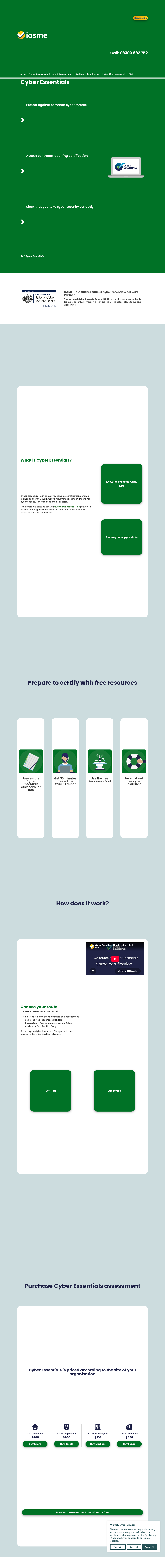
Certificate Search (114, 74)
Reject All (134, 1547)
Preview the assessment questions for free (82, 1512)
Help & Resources (61, 74)
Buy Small (66, 1444)
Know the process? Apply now (121, 484)
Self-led (51, 1090)
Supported (114, 1090)
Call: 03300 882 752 (129, 53)
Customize (118, 1547)
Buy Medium (98, 1444)
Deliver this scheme (87, 74)
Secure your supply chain (122, 537)
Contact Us (140, 17)
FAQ (131, 74)
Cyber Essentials (38, 74)
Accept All (149, 1547)
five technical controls (67, 506)
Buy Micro (35, 1444)
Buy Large (129, 1444)
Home (22, 74)
